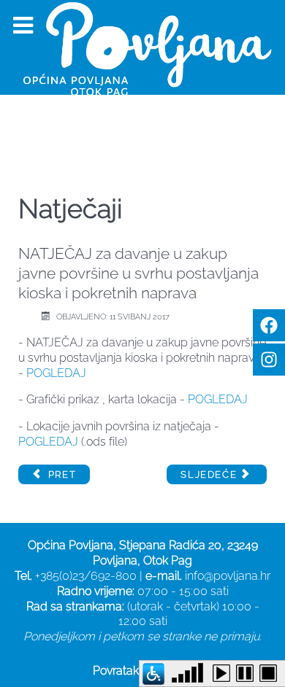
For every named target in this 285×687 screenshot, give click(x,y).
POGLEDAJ (56, 373)
